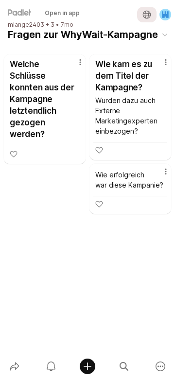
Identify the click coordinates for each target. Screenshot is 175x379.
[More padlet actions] (160, 366)
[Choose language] (147, 14)
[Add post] (87, 366)
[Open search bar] (124, 366)
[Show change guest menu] (165, 14)
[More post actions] (74, 66)
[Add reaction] (13, 154)
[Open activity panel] (50, 366)
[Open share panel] (14, 366)
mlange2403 (26, 24)
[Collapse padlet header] (165, 34)
